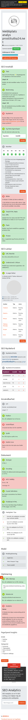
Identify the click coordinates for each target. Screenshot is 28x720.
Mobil (4, 641)
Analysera (4, 660)
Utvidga (23, 140)
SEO (4, 651)
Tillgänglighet (6, 648)
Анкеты (5, 313)
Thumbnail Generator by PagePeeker (11, 719)
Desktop (5, 639)
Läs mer (8, 6)
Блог (4, 335)
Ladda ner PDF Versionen (10, 58)
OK (22, 2)
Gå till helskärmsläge (14, 665)
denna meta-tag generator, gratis (11, 121)
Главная (5, 307)
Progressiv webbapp (8, 653)
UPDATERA (16, 48)
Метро (5, 318)
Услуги (5, 329)
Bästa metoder (7, 650)
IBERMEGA (6, 716)
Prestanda (5, 646)
